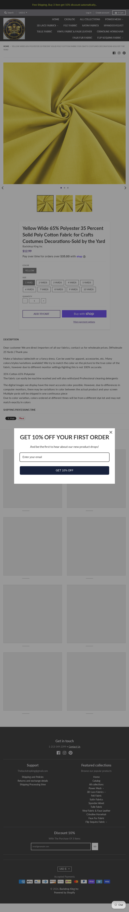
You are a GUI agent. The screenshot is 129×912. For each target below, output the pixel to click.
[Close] (111, 432)
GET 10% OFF (64, 470)
